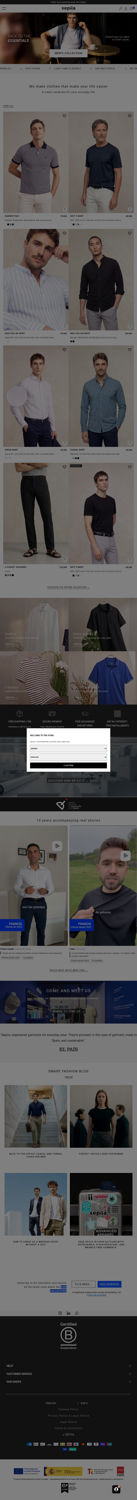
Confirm (69, 765)
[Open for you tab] (116, 1489)
